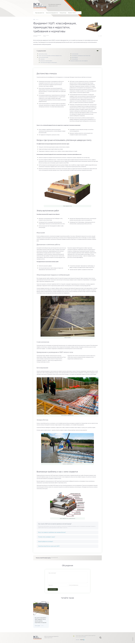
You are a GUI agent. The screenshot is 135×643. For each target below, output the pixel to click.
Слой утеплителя (75, 53)
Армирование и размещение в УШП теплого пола (81, 55)
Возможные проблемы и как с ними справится (79, 60)
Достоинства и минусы (43, 53)
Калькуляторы (63, 12)
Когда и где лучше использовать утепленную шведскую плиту (50, 55)
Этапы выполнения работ (43, 57)
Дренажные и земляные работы (46, 60)
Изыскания (42, 59)
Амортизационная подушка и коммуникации (48, 62)
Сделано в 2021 (77, 639)
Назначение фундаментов (52, 12)
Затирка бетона (75, 59)
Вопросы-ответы (72, 12)
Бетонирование (75, 57)
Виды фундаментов (39, 12)
